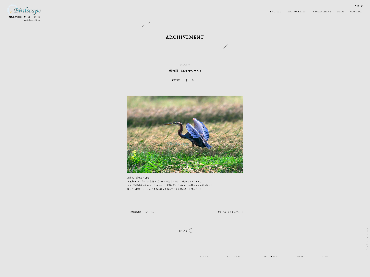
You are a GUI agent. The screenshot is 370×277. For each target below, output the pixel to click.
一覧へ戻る (182, 230)
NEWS (340, 11)
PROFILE (275, 11)
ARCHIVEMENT (322, 11)
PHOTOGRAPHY (297, 11)
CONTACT (356, 11)
